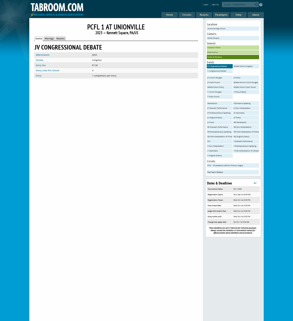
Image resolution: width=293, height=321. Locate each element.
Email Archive (212, 52)
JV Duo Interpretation (242, 108)
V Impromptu (212, 151)
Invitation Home (213, 47)
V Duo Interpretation (215, 146)
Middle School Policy (215, 87)
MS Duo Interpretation (242, 127)
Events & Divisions (214, 57)
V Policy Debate (240, 92)
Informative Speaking (242, 103)
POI (208, 141)
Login (205, 4)
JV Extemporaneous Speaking (218, 113)
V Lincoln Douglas (214, 92)
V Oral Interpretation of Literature (246, 151)
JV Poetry (237, 117)
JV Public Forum (213, 82)
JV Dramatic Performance (217, 108)
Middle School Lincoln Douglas (246, 82)
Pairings (49, 38)
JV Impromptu (239, 113)
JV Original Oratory (214, 117)
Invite (39, 38)
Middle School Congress (243, 66)
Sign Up (215, 4)
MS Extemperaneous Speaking (219, 132)
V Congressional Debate (216, 71)
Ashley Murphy (213, 38)
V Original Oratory (214, 155)
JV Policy (237, 77)
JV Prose (210, 122)
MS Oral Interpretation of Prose (219, 136)
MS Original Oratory (241, 136)
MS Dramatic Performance (217, 127)
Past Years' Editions (215, 172)
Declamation (212, 103)
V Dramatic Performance (243, 141)
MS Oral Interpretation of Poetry (246, 132)
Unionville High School (216, 28)
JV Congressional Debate (217, 66)
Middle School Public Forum (245, 87)
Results (61, 38)
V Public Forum (213, 96)
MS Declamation (240, 122)
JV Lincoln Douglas (214, 77)
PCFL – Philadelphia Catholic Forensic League (225, 165)
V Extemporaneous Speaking (245, 146)
